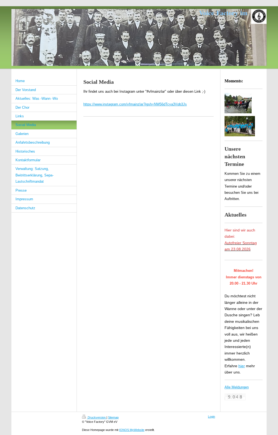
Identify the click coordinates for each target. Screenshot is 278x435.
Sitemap (113, 417)
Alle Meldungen (237, 387)
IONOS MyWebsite (131, 429)
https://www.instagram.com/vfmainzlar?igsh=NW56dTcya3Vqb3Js (135, 104)
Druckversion (96, 417)
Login (211, 416)
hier (241, 366)
